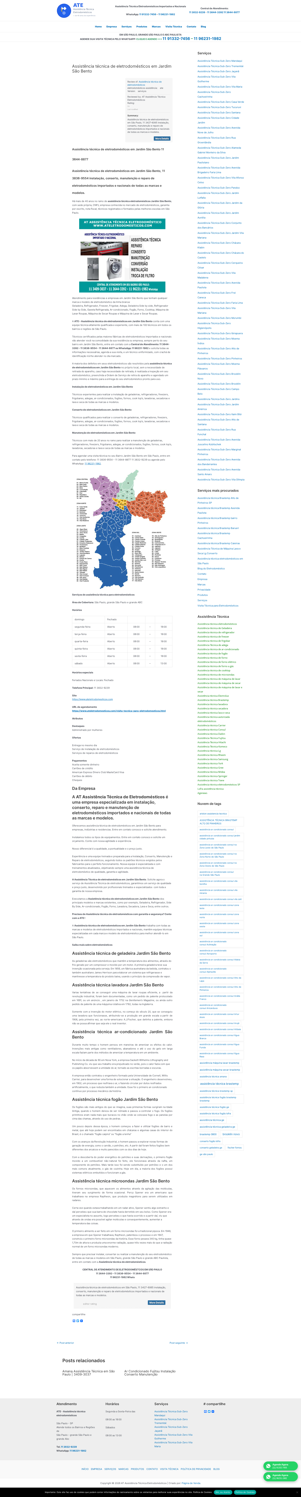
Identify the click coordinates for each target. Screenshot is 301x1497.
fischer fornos (235, 1147)
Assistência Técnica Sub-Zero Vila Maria (220, 86)
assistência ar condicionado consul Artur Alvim (219, 1015)
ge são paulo (206, 1154)
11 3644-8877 (232, 12)
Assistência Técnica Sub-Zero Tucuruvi (219, 107)
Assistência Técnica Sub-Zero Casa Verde (221, 101)
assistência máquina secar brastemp (220, 1069)
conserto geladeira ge (211, 1147)
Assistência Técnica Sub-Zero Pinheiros (220, 358)
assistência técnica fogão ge (214, 1107)
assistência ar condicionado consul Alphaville (213, 970)
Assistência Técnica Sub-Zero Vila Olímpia (221, 479)
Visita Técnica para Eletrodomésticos (218, 605)
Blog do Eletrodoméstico (211, 568)
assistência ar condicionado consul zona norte (219, 916)
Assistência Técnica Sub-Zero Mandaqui (220, 60)
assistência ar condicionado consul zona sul (219, 934)
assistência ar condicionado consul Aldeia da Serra (220, 961)
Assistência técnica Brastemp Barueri (218, 528)
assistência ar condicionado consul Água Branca (219, 1037)
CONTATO (152, 1469)
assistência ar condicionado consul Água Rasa (219, 1055)
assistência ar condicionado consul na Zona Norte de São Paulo (218, 855)
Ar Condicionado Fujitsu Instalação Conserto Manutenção (150, 1372)
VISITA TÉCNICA (169, 1469)
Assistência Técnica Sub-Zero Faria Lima (220, 302)
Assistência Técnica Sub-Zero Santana (219, 112)
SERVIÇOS (110, 1469)
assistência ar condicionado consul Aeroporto (213, 952)
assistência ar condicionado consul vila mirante (218, 891)
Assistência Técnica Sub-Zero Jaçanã (218, 71)
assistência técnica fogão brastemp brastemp (218, 1099)
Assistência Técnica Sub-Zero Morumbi (219, 317)
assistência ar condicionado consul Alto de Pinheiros (220, 988)
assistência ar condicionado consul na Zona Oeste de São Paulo (218, 864)
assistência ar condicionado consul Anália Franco (220, 997)
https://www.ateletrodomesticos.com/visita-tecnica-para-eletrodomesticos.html (119, 710)
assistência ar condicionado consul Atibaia (220, 1029)
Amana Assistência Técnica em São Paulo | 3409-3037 (88, 1372)
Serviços (202, 600)
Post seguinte (179, 1342)
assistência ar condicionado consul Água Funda (219, 1046)
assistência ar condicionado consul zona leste (219, 906)
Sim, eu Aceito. (223, 1492)
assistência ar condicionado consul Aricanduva (213, 1006)
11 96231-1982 (166, 14)
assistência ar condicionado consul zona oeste (219, 925)
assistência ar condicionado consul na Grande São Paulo (217, 873)
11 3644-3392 (215, 12)
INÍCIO (85, 1469)
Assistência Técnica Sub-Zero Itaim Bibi (220, 414)
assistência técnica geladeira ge (217, 1126)
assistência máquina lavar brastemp (219, 1063)
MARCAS (124, 1469)
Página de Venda (191, 1483)
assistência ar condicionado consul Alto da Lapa (220, 979)
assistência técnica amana (213, 1076)
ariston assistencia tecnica (213, 813)
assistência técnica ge (212, 1120)
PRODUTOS (137, 1469)
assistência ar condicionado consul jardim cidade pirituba (220, 837)
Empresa (202, 579)
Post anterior (65, 1342)
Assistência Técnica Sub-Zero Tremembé (220, 66)
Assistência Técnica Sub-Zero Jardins (219, 399)
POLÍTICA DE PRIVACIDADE (196, 1469)
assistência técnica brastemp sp (216, 1091)
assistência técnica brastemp (219, 1083)
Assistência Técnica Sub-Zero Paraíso (219, 187)
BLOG (216, 1469)
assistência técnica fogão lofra (215, 1113)
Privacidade (204, 589)
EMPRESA (96, 1469)
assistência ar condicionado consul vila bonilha (218, 882)
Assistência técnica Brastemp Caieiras (219, 543)
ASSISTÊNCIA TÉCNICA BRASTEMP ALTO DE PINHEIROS (218, 822)
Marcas (202, 584)
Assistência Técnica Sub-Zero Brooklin (219, 383)
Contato (202, 573)
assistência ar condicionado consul (217, 829)
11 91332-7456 (147, 14)
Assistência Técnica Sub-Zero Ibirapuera (220, 333)
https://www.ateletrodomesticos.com (92, 699)
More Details (162, 138)
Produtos (203, 594)
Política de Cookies (245, 1492)
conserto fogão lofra (210, 1141)
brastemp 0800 (208, 1134)
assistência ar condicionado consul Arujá (219, 1023)
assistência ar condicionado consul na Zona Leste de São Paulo (218, 846)
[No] (297, 1492)
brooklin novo (231, 1134)
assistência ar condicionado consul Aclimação (213, 943)
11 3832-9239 (197, 12)
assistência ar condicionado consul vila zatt (221, 899)
